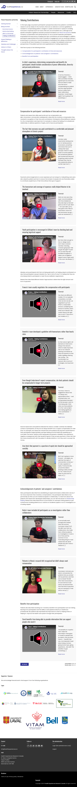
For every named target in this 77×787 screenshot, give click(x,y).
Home (37, 7)
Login (53, 746)
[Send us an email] (70, 1)
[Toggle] (17, 24)
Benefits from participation (30, 56)
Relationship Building (8, 31)
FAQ (74, 12)
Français (50, 1)
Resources (61, 12)
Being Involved (5, 26)
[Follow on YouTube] (75, 1)
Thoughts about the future (7, 51)
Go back (24, 664)
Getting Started (5, 24)
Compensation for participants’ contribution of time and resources (42, 51)
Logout (54, 749)
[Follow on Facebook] (63, 1)
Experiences (49, 7)
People (53, 12)
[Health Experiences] (12, 7)
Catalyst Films (59, 7)
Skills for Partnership (8, 33)
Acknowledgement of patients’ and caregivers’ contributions (40, 53)
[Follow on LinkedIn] (72, 1)
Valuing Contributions (9, 36)
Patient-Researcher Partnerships (39, 12)
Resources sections (65, 32)
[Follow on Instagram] (65, 1)
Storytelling (69, 7)
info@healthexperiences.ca (9, 749)
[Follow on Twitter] (67, 1)
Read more (61, 101)
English (57, 1)
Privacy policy (13, 776)
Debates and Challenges (8, 44)
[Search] (75, 7)
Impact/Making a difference (6, 40)
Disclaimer (21, 776)
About (41, 7)
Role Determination (8, 29)
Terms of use (4, 776)
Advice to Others (6, 47)
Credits (69, 12)
